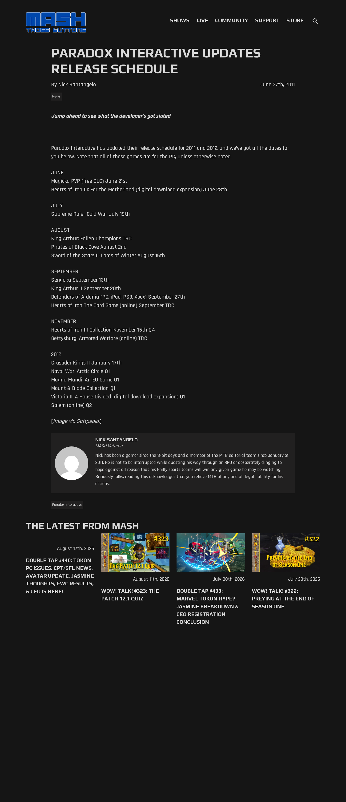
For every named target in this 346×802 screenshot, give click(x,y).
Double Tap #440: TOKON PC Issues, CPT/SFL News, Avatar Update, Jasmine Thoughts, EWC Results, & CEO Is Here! (60, 575)
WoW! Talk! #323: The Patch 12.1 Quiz (130, 595)
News (56, 96)
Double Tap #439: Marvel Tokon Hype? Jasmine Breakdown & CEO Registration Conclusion (208, 606)
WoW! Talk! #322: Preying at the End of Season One (283, 598)
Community (231, 20)
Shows (179, 20)
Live (202, 20)
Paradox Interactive (67, 504)
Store (295, 20)
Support (267, 20)
